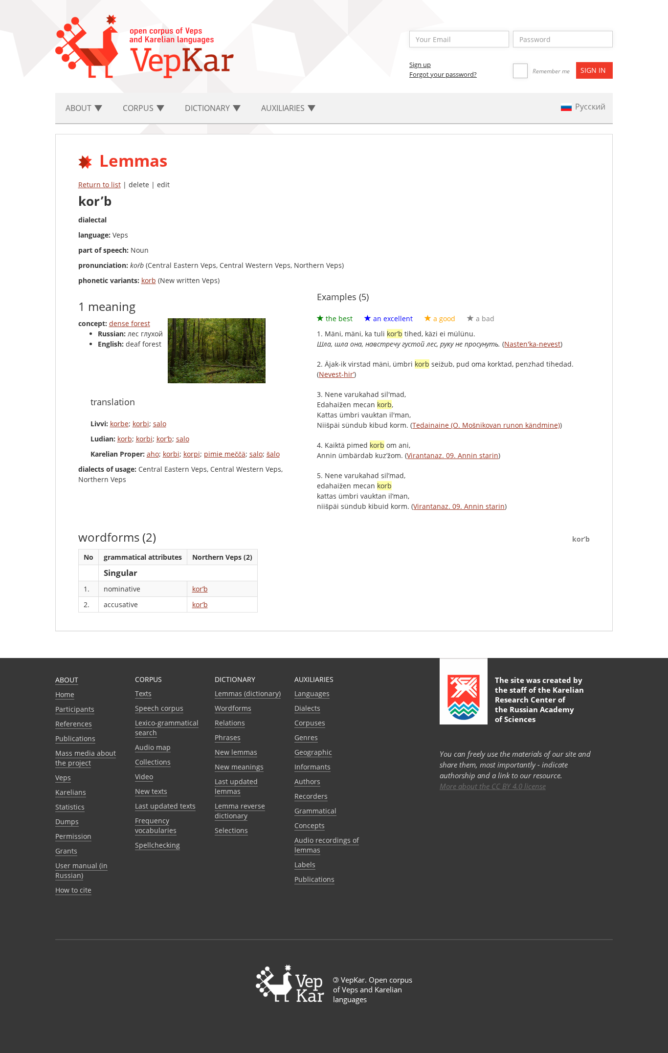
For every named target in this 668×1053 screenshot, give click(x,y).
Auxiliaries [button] (284, 108)
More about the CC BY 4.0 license (493, 786)
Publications (75, 738)
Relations (230, 722)
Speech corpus (159, 708)
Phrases (228, 737)
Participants (74, 709)
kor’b (164, 438)
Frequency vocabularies (156, 825)
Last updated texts (165, 806)
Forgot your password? (443, 74)
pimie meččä (224, 454)
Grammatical (315, 810)
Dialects (307, 708)
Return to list (99, 184)
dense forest (129, 323)
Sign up (420, 64)
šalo (273, 454)
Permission (73, 836)
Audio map (153, 747)
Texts (143, 693)
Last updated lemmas (236, 786)
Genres (306, 737)
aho (153, 454)
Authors (307, 781)
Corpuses (309, 722)
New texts (151, 791)
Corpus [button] (139, 108)
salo (159, 423)
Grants (66, 851)
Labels (304, 864)
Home (64, 694)
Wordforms (233, 708)
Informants (312, 766)
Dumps (67, 821)
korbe (119, 423)
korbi (141, 423)
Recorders (311, 796)
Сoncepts (309, 825)
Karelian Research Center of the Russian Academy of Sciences (539, 704)
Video (144, 776)
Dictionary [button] (208, 108)
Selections (231, 830)
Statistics (70, 807)
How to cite (73, 890)
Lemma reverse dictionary (240, 810)
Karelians (70, 792)
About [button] (79, 108)
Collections (153, 762)
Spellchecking (157, 845)
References (73, 723)
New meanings (239, 766)
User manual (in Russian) (81, 870)
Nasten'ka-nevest (532, 344)
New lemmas (236, 752)
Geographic (313, 752)
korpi (191, 454)
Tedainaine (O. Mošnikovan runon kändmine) (486, 425)
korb (148, 280)
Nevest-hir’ (336, 374)
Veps (63, 777)
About (66, 679)
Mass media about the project (85, 758)
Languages (312, 693)
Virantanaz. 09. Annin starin (452, 455)
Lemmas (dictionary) (248, 693)
